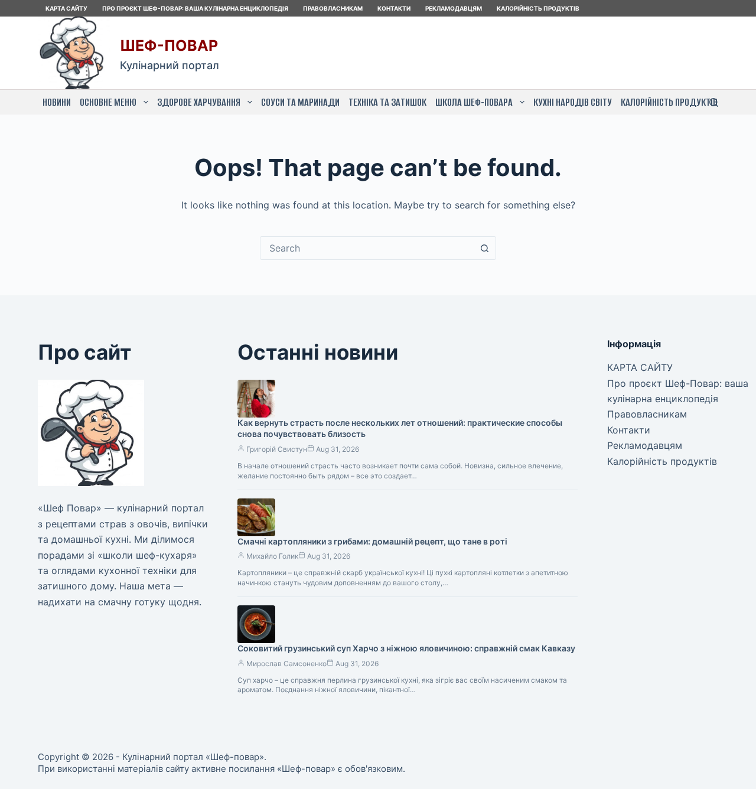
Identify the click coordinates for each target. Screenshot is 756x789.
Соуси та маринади (300, 102)
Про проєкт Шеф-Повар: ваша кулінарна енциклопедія (195, 8)
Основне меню (108, 102)
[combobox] (366, 248)
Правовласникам (333, 8)
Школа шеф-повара (474, 102)
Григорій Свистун (276, 449)
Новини (57, 102)
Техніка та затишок (387, 102)
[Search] (713, 102)
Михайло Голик (272, 556)
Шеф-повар (169, 45)
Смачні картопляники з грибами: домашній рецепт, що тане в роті (372, 541)
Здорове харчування (198, 102)
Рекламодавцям (453, 8)
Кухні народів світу (572, 102)
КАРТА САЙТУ (66, 8)
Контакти (393, 8)
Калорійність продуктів (538, 8)
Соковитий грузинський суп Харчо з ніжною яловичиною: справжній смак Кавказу (406, 648)
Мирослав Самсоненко (286, 663)
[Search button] (484, 248)
